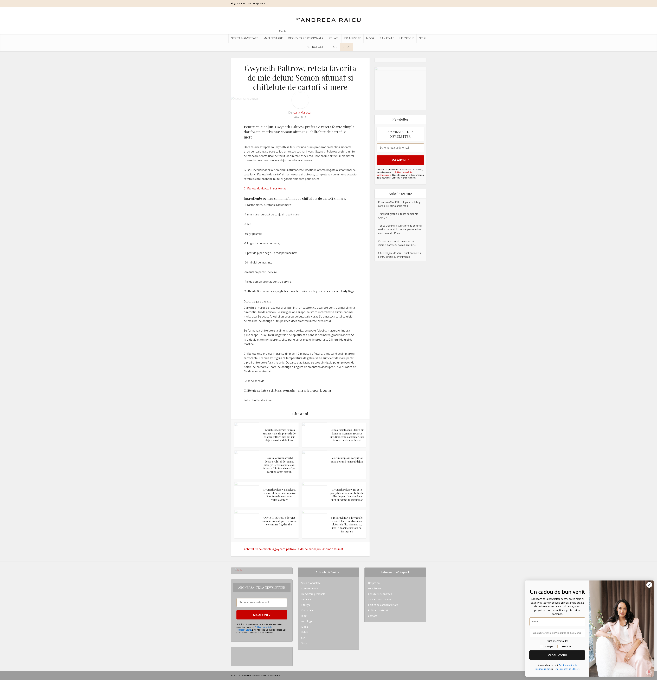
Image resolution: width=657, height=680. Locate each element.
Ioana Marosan (302, 112)
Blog (233, 3)
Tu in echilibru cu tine (379, 599)
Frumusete (352, 38)
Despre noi (259, 3)
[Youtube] (235, 660)
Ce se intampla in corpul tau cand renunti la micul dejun (347, 459)
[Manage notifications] (649, 672)
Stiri (422, 38)
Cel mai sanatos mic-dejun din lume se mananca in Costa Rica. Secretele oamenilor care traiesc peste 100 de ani (347, 435)
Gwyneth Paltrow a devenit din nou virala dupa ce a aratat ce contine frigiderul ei (279, 521)
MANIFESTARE (273, 38)
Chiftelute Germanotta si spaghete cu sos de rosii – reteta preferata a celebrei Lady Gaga (299, 291)
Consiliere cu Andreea (380, 594)
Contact (241, 3)
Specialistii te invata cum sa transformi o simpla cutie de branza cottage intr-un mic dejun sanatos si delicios (279, 435)
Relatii (334, 38)
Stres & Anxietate (244, 38)
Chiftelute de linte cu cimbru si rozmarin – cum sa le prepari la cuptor (287, 390)
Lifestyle (406, 38)
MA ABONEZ (400, 160)
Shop (346, 47)
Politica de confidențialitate (383, 604)
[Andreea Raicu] (328, 17)
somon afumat (333, 549)
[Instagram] (235, 649)
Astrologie (316, 47)
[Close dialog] (649, 585)
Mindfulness (374, 588)
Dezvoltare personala (306, 38)
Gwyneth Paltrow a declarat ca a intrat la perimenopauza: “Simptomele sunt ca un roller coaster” (279, 495)
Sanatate (387, 38)
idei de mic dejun (310, 549)
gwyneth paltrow (285, 549)
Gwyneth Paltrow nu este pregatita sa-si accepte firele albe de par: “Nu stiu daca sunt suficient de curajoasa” (347, 495)
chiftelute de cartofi (258, 549)
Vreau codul (557, 655)
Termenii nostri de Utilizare (566, 669)
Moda (370, 38)
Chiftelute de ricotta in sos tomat (265, 188)
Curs (249, 3)
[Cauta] (375, 31)
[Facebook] (235, 655)
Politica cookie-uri (378, 610)
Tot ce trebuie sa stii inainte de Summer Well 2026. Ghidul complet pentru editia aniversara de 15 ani (400, 229)
